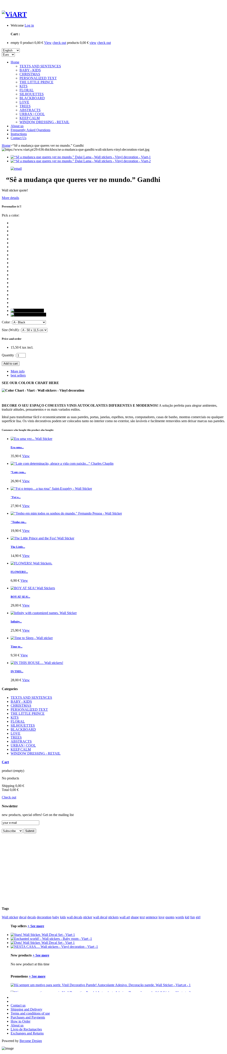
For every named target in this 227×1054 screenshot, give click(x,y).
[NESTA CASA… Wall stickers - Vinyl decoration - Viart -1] (54, 947)
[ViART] (14, 14)
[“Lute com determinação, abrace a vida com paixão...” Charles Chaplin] (62, 463)
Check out (9, 797)
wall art (124, 917)
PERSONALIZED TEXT (38, 78)
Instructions (19, 134)
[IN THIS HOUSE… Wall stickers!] (37, 663)
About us (17, 126)
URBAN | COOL (32, 114)
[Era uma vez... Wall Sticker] (31, 439)
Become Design (31, 1041)
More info (18, 371)
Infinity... (16, 621)
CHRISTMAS (30, 74)
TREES (25, 106)
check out (59, 43)
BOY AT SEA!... (20, 596)
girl (198, 917)
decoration (44, 917)
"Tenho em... (18, 522)
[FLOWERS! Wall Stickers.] (31, 563)
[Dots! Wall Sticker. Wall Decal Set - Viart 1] (43, 943)
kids (63, 917)
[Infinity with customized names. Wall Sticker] (44, 613)
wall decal (100, 917)
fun (192, 917)
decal (22, 917)
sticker (87, 917)
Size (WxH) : (11, 330)
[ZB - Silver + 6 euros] (27, 310)
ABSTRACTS (30, 110)
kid (187, 917)
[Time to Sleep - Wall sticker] (32, 638)
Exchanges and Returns (27, 1033)
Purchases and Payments (28, 1017)
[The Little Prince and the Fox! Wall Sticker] (42, 538)
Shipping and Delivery (26, 1009)
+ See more (35, 926)
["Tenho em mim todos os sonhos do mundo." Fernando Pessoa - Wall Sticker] (66, 513)
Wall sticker (10, 917)
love (161, 917)
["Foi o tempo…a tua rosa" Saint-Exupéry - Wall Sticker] (51, 488)
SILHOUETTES (32, 94)
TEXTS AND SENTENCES (40, 66)
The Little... (18, 546)
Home (15, 62)
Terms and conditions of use (30, 1013)
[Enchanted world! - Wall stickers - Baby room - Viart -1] (51, 939)
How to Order (20, 1021)
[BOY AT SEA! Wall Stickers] (33, 588)
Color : (7, 322)
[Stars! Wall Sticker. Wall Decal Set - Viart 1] (43, 935)
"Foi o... (16, 497)
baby (55, 917)
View (48, 43)
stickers (113, 917)
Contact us (18, 1005)
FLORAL (27, 90)
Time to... (16, 646)
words (179, 917)
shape (135, 917)
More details (10, 198)
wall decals (74, 917)
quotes (169, 917)
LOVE (24, 102)
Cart (5, 762)
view (93, 43)
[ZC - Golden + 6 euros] (28, 314)
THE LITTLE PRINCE (36, 82)
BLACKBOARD (32, 98)
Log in (29, 25)
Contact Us (18, 138)
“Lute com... (18, 472)
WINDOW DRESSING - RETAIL (44, 122)
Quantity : (9, 355)
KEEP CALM (30, 118)
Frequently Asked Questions (30, 130)
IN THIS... (17, 671)
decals (31, 917)
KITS (23, 86)
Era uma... (17, 447)
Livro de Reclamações (26, 1029)
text (142, 917)
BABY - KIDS (30, 70)
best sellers (18, 375)
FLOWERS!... (19, 572)
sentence (152, 917)
